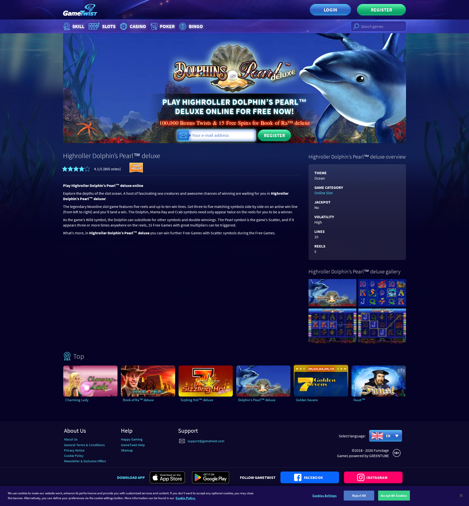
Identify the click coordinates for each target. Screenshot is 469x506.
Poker (167, 26)
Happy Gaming (131, 439)
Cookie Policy (74, 455)
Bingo (196, 26)
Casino (138, 26)
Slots (109, 26)
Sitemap (127, 450)
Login (330, 10)
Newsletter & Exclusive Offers (85, 461)
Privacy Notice (74, 450)
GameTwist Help (133, 445)
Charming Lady (76, 400)
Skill (78, 26)
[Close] (461, 495)
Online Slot (323, 192)
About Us (70, 439)
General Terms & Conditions (84, 445)
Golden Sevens (307, 400)
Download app (131, 477)
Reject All (359, 496)
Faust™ (359, 400)
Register (381, 10)
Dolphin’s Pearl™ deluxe (256, 400)
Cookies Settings (324, 496)
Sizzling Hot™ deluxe (197, 400)
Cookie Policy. (186, 498)
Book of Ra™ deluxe (138, 400)
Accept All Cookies (394, 496)
